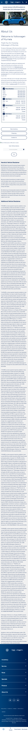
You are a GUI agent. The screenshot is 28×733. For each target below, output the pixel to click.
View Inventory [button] (14, 129)
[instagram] (14, 700)
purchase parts (4, 74)
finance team (9, 58)
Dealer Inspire (21, 715)
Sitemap (14, 708)
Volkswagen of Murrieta (17, 718)
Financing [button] (14, 133)
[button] (26, 11)
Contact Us (10, 708)
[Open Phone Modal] (23, 2)
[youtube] (17, 700)
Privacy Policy (3, 708)
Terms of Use (20, 708)
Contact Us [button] (14, 137)
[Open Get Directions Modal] (26, 2)
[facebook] (10, 700)
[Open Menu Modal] (2, 2)
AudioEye (3, 711)
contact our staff (13, 84)
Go (14, 154)
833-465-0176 (21, 91)
